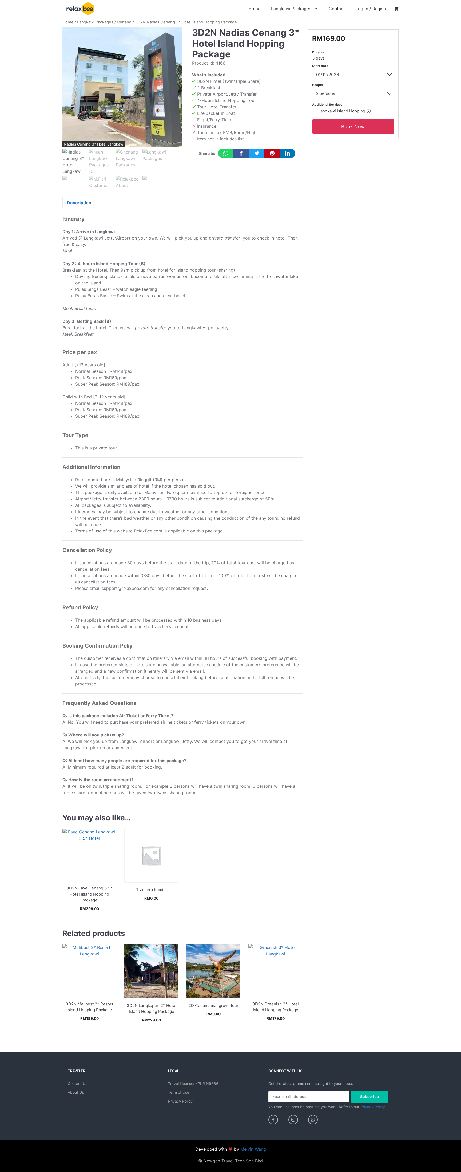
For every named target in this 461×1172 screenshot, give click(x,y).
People (317, 85)
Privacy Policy (180, 1101)
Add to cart (151, 919)
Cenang (124, 22)
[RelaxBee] (80, 8)
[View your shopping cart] (396, 9)
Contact (337, 8)
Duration (318, 52)
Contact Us (77, 1083)
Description (79, 202)
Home (254, 8)
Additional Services (327, 105)
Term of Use (178, 1092)
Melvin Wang (253, 1149)
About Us (76, 1092)
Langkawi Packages (291, 8)
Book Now (89, 919)
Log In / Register (372, 8)
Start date (320, 66)
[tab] (79, 202)
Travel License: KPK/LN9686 (193, 1083)
